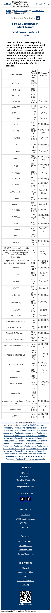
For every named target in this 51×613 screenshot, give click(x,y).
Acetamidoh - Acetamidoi (36, 443)
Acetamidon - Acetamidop (36, 449)
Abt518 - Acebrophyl (38, 425)
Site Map (25, 585)
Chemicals (25, 515)
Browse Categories (25, 554)
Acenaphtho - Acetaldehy (36, 428)
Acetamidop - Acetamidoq (36, 451)
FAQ (25, 576)
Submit (47, 4)
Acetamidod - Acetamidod (14, 438)
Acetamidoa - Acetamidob (14, 433)
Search (39, 4)
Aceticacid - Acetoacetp (35, 459)
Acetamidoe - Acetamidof (36, 441)
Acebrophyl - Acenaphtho (14, 428)
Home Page (26, 473)
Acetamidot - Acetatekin (36, 454)
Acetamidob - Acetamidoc (14, 436)
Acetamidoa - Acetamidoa (36, 430)
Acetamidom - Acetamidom (36, 446)
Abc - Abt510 (24, 425)
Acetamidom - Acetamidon (14, 449)
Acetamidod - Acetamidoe (14, 441)
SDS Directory (25, 523)
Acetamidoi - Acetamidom (14, 446)
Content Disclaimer (25, 581)
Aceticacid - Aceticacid (35, 456)
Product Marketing (25, 541)
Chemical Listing (21, 11)
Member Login (25, 546)
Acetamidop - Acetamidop (14, 451)
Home (8, 11)
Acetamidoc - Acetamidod (36, 436)
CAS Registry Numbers (25, 519)
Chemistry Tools (25, 550)
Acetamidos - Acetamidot (15, 454)
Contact (25, 568)
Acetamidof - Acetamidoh (14, 443)
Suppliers (25, 527)
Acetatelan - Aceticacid (15, 456)
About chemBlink (25, 572)
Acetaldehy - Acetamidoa (14, 430)
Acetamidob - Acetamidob (36, 433)
